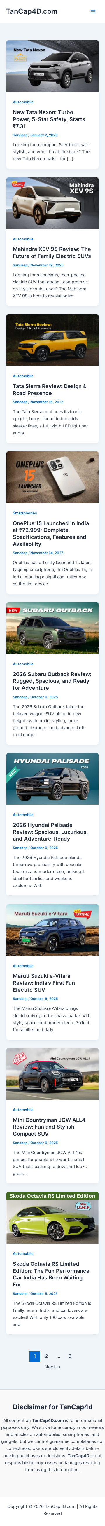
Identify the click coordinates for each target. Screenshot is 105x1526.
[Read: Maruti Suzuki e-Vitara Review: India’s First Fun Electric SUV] (52, 929)
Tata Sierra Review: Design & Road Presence (50, 389)
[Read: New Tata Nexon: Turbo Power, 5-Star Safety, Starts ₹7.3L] (52, 66)
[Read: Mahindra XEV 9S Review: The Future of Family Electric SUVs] (52, 202)
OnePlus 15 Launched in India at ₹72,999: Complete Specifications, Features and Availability (51, 533)
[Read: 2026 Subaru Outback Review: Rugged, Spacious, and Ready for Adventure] (52, 627)
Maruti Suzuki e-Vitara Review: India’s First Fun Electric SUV (44, 982)
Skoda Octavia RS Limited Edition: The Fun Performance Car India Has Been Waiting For (51, 1274)
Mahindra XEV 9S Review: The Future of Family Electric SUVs (52, 252)
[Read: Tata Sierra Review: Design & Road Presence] (52, 340)
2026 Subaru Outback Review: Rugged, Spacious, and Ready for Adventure (52, 681)
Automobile (23, 102)
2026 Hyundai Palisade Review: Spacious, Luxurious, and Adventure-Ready (50, 832)
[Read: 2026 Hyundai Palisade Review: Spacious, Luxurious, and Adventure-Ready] (52, 778)
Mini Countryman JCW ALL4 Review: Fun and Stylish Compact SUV (49, 1127)
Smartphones (25, 513)
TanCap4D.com (31, 11)
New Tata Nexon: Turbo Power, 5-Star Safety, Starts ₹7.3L (49, 119)
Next (53, 1367)
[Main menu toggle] (93, 12)
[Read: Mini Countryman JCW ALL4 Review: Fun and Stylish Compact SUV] (52, 1073)
